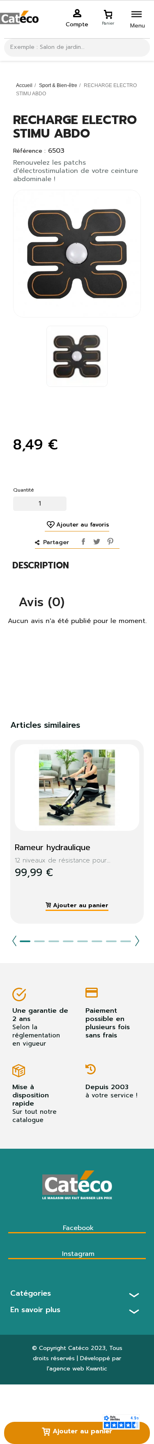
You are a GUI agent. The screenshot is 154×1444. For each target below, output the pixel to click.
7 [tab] (111, 941)
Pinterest (108, 540)
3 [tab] (53, 941)
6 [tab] (97, 941)
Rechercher (140, 48)
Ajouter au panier (81, 1431)
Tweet (95, 540)
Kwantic (96, 1368)
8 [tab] (125, 941)
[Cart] (108, 13)
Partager (81, 540)
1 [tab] (25, 941)
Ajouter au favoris (82, 525)
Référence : (29, 151)
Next (137, 941)
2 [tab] (39, 941)
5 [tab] (82, 941)
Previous (14, 941)
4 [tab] (68, 941)
